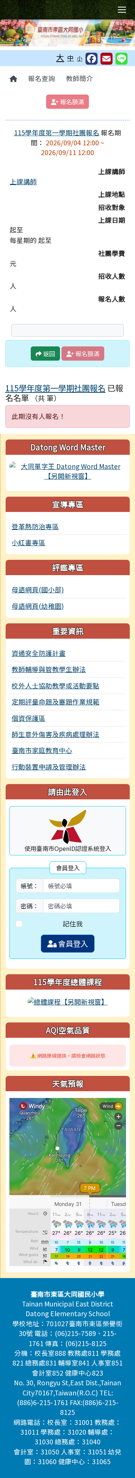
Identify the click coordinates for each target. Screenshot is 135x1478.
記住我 (73, 923)
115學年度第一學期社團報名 (56, 132)
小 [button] (79, 58)
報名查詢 (41, 78)
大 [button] (60, 57)
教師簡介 (79, 78)
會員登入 (72, 943)
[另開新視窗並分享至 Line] (122, 59)
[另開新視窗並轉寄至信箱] (106, 59)
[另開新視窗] (67, 470)
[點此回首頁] (67, 32)
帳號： (30, 885)
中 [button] (70, 57)
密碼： (30, 905)
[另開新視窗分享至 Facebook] (92, 59)
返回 (48, 353)
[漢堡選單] (122, 10)
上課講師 (23, 181)
